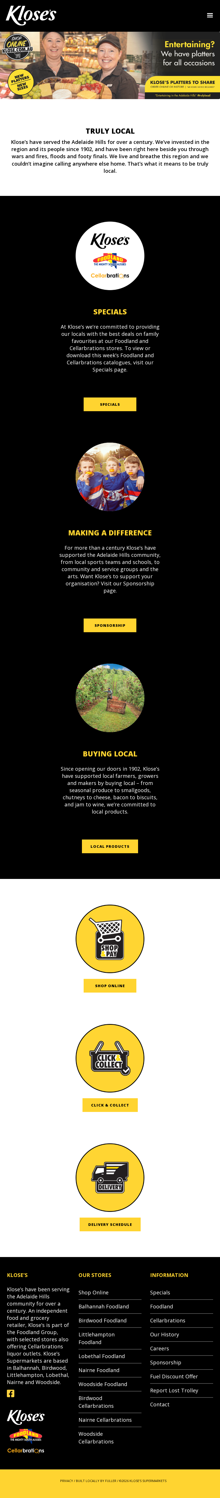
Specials (160, 1292)
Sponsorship (165, 1362)
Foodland (161, 1306)
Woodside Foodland (102, 1384)
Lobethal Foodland (101, 1356)
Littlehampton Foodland (96, 1338)
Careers (159, 1348)
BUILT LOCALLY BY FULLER (96, 1481)
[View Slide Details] (110, 65)
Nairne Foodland (98, 1370)
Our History (164, 1334)
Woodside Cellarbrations (96, 1437)
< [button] (5, 65)
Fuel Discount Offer (174, 1376)
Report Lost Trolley (174, 1390)
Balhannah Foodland (103, 1306)
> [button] (215, 65)
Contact (160, 1404)
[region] (110, 65)
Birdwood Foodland (102, 1320)
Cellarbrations (167, 1320)
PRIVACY (66, 1481)
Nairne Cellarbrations (105, 1419)
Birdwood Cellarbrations (96, 1402)
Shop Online (93, 1292)
